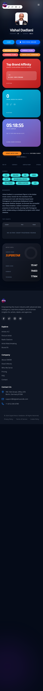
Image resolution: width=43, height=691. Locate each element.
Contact (14, 164)
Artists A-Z (5, 332)
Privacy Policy (8, 419)
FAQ (3, 376)
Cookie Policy (34, 419)
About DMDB (7, 360)
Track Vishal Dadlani (29, 42)
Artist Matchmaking (9, 343)
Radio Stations (7, 339)
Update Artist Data (12, 153)
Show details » (21, 157)
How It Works (7, 364)
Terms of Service (21, 419)
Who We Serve (7, 368)
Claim (8, 42)
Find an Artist (7, 335)
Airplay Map (27, 164)
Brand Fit (5, 347)
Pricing (4, 372)
